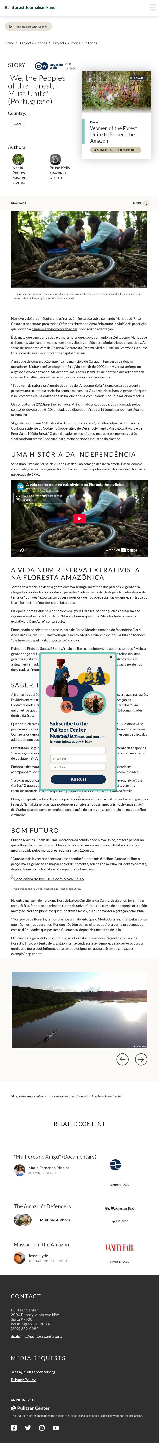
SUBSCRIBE (78, 779)
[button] (78, 729)
